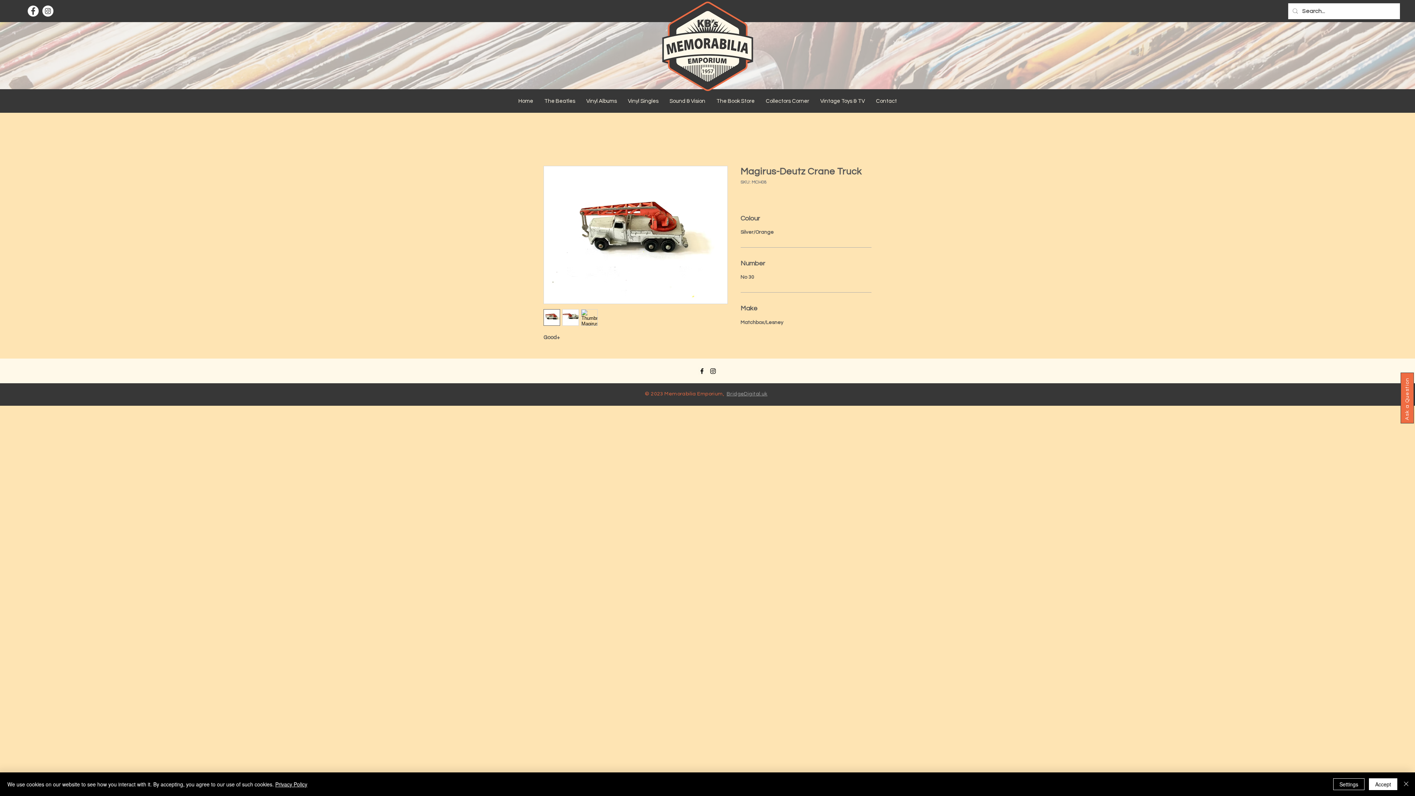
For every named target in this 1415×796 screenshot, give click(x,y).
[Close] (1406, 784)
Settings (1348, 784)
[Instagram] (47, 11)
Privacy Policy (291, 784)
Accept (1383, 784)
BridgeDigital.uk (747, 394)
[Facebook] (33, 11)
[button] (560, 101)
